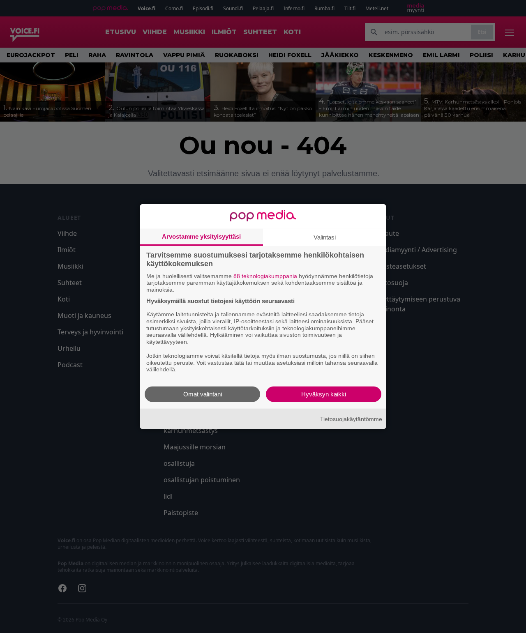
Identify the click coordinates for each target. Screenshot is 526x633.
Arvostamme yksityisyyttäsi (201, 235)
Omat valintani (202, 394)
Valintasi (325, 236)
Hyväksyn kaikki (323, 394)
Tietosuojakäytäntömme (351, 418)
